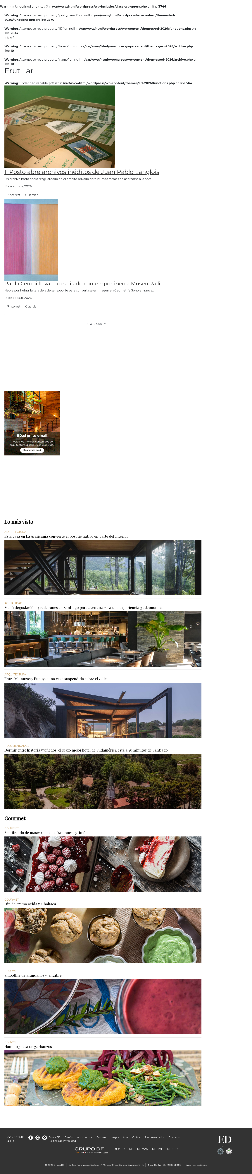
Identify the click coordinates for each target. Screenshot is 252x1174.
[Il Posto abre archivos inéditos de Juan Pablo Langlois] (59, 126)
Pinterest (13, 195)
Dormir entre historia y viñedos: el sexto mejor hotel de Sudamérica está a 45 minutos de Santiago (86, 750)
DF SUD (172, 1149)
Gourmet (101, 1137)
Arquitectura (84, 1137)
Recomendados (154, 1137)
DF (131, 1149)
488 (99, 324)
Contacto (174, 1137)
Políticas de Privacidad (62, 1140)
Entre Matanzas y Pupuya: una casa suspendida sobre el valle (55, 679)
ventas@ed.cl (200, 1164)
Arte (125, 1137)
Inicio (8, 37)
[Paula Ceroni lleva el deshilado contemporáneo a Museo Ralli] (31, 239)
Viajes (115, 1137)
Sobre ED (54, 1137)
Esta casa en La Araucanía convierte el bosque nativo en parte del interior (66, 536)
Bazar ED (119, 1149)
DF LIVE (157, 1149)
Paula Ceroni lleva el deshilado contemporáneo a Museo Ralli (82, 283)
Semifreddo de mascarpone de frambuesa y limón (46, 832)
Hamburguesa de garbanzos (28, 1046)
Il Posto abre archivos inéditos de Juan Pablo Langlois (81, 171)
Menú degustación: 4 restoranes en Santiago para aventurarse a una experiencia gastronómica (84, 607)
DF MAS (142, 1149)
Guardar (31, 195)
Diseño (69, 1137)
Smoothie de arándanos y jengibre (33, 975)
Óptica (136, 1137)
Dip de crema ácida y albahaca (30, 904)
